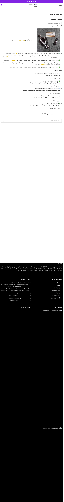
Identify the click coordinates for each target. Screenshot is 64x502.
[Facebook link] (35, 1)
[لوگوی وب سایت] (31, 5)
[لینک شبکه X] (33, 1)
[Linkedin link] (29, 1)
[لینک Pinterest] (31, 1)
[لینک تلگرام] (28, 1)
